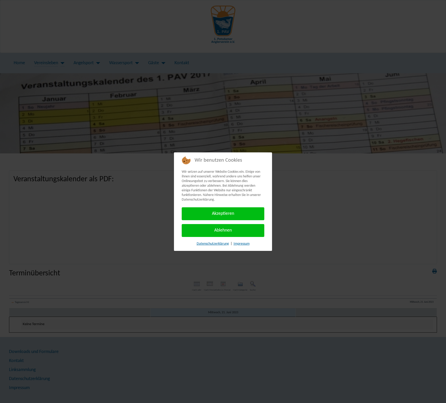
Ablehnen (223, 230)
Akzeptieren (223, 213)
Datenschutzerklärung (213, 244)
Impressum (242, 244)
